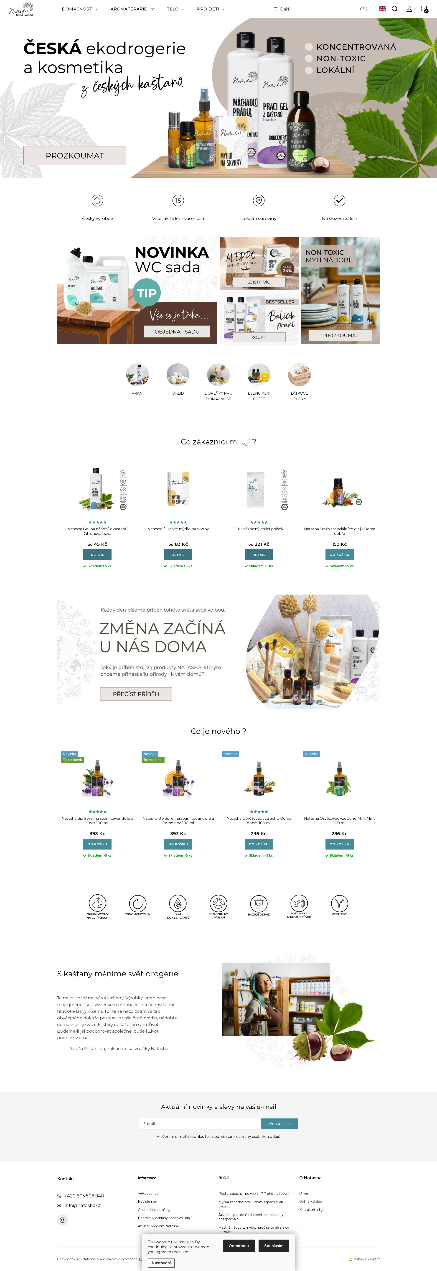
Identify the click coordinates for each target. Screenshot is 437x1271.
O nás (303, 1193)
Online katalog (310, 1202)
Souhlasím (274, 1246)
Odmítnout (239, 1246)
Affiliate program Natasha (158, 1226)
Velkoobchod (148, 1193)
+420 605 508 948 (84, 1196)
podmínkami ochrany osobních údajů (246, 1136)
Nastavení (161, 1263)
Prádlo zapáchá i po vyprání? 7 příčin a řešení (253, 1194)
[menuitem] (80, 9)
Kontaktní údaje (311, 1210)
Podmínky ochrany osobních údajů (165, 1218)
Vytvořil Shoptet (367, 1259)
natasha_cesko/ (62, 1220)
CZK (363, 9)
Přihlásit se (279, 1124)
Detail (97, 554)
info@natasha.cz (82, 1205)
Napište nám (148, 1202)
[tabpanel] (137, 383)
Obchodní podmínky (154, 1210)
